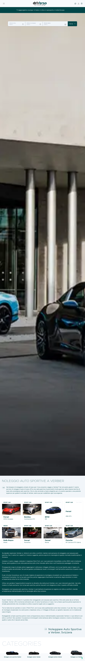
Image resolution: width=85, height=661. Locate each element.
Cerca (72, 24)
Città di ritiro (12, 23)
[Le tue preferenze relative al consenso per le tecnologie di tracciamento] (82, 658)
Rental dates (47, 23)
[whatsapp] (75, 3)
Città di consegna (31, 23)
